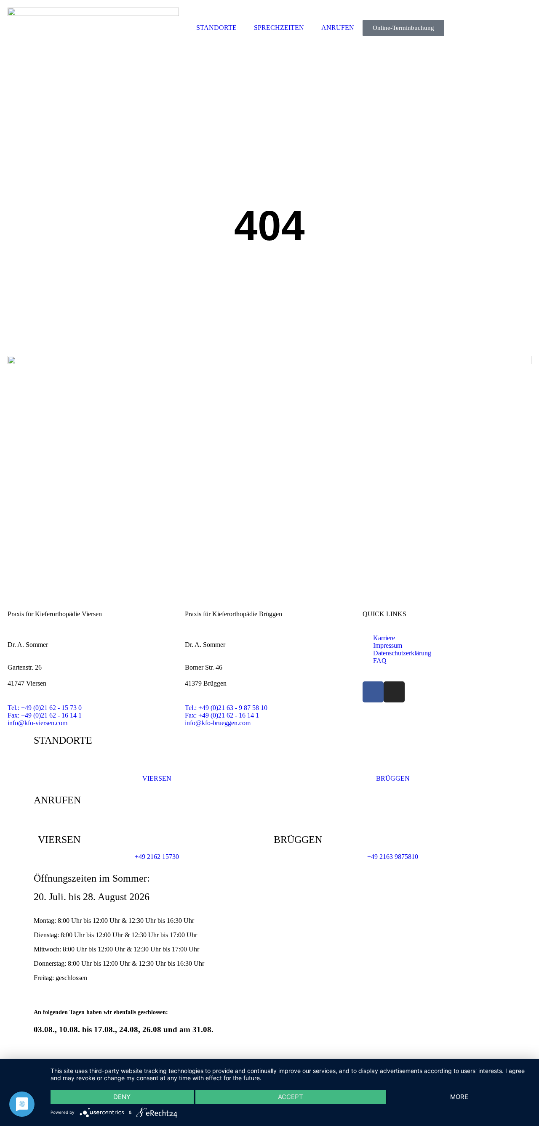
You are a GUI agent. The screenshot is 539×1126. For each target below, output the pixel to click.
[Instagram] (394, 691)
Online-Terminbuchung (403, 27)
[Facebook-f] (373, 691)
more (459, 1097)
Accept (290, 1097)
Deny (122, 1097)
